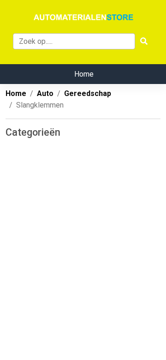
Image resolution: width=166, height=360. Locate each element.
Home (84, 74)
